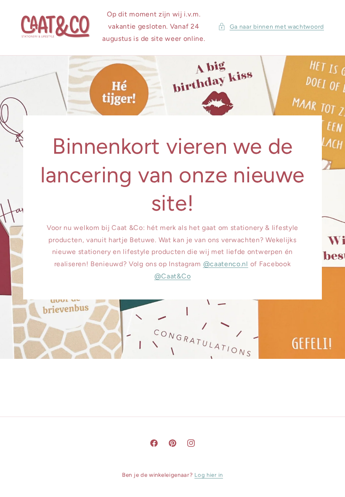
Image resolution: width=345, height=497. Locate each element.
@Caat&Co (172, 276)
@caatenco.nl (225, 264)
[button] (271, 26)
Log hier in (208, 475)
